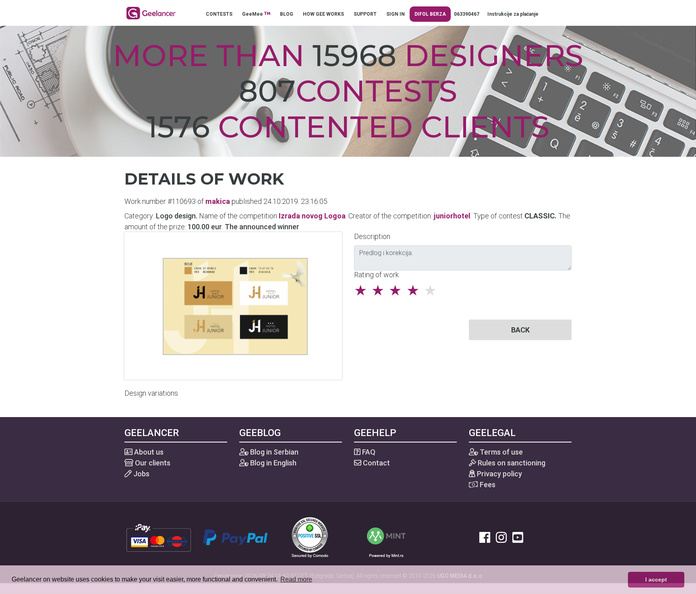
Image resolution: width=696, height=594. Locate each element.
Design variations (151, 393)
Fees (486, 484)
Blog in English (272, 463)
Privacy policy (498, 473)
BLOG (286, 14)
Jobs (140, 473)
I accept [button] (656, 579)
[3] (397, 290)
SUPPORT (365, 14)
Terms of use (500, 452)
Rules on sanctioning (510, 463)
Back (520, 330)
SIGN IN (395, 14)
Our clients (151, 463)
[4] (415, 290)
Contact (375, 463)
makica (217, 201)
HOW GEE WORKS (323, 14)
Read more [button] (296, 579)
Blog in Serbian (273, 452)
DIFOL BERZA (430, 14)
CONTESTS (219, 14)
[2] (380, 290)
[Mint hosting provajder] (386, 536)
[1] (362, 290)
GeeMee (253, 14)
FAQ (367, 452)
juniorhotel (452, 216)
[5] (432, 290)
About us (148, 452)
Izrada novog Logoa (312, 216)
